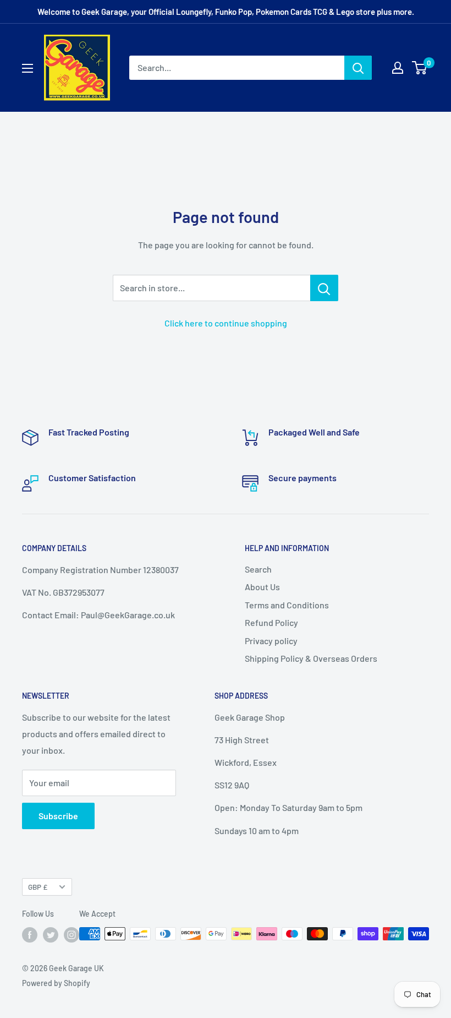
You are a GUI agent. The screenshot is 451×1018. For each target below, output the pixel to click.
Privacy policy (271, 640)
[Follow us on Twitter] (50, 935)
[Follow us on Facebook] (29, 935)
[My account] (397, 68)
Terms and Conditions (287, 605)
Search (258, 569)
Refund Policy (271, 622)
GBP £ (37, 886)
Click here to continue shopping (225, 323)
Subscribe (58, 815)
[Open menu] (27, 68)
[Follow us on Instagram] (71, 935)
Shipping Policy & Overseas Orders (311, 658)
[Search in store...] (324, 288)
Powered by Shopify (56, 983)
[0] (420, 67)
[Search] (358, 68)
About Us (262, 586)
